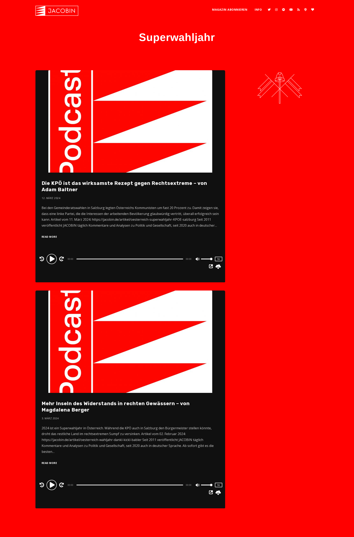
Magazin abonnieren (229, 9)
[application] (130, 259)
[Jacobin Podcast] (56, 10)
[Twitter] (269, 9)
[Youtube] (291, 9)
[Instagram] (276, 9)
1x (218, 259)
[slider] (206, 262)
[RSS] (298, 9)
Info (258, 9)
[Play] (52, 259)
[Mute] (198, 259)
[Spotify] (283, 9)
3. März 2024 (50, 418)
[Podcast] (305, 9)
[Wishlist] (312, 9)
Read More (49, 237)
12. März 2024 (51, 198)
